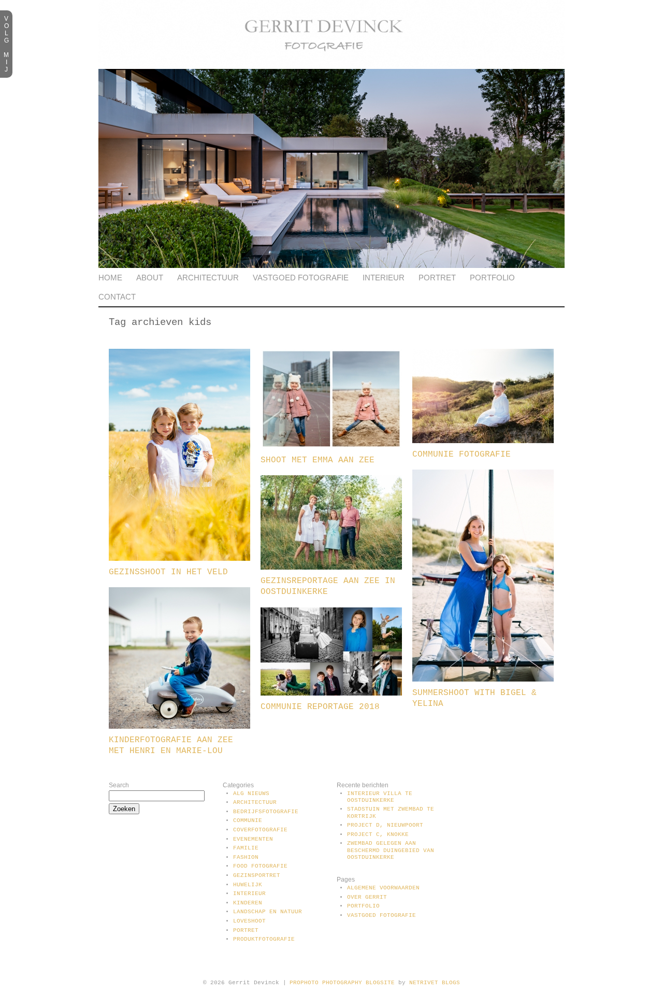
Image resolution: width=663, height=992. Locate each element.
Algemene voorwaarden (383, 888)
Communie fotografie (461, 454)
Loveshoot (249, 921)
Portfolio (492, 277)
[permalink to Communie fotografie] (483, 441)
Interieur (384, 277)
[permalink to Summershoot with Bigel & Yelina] (483, 679)
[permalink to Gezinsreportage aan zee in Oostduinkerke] (331, 567)
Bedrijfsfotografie (265, 812)
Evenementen (253, 839)
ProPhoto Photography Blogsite (342, 983)
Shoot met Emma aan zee (317, 460)
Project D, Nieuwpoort (385, 825)
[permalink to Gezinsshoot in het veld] (179, 559)
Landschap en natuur (267, 912)
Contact (117, 297)
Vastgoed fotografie (301, 277)
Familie (245, 848)
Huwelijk (247, 885)
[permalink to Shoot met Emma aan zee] (331, 447)
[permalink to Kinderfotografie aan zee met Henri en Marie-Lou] (179, 726)
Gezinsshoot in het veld (168, 572)
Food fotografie (260, 866)
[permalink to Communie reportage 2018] (331, 693)
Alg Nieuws (251, 793)
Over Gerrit (367, 897)
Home (110, 277)
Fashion (245, 857)
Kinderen (247, 903)
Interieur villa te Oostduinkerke (379, 796)
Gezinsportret (256, 875)
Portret (437, 277)
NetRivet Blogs (434, 983)
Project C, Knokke (378, 834)
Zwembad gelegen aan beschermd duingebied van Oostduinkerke (390, 850)
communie (247, 820)
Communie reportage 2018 (320, 707)
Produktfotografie (264, 939)
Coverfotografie (260, 830)
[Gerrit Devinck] (331, 67)
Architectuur (208, 277)
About (149, 277)
